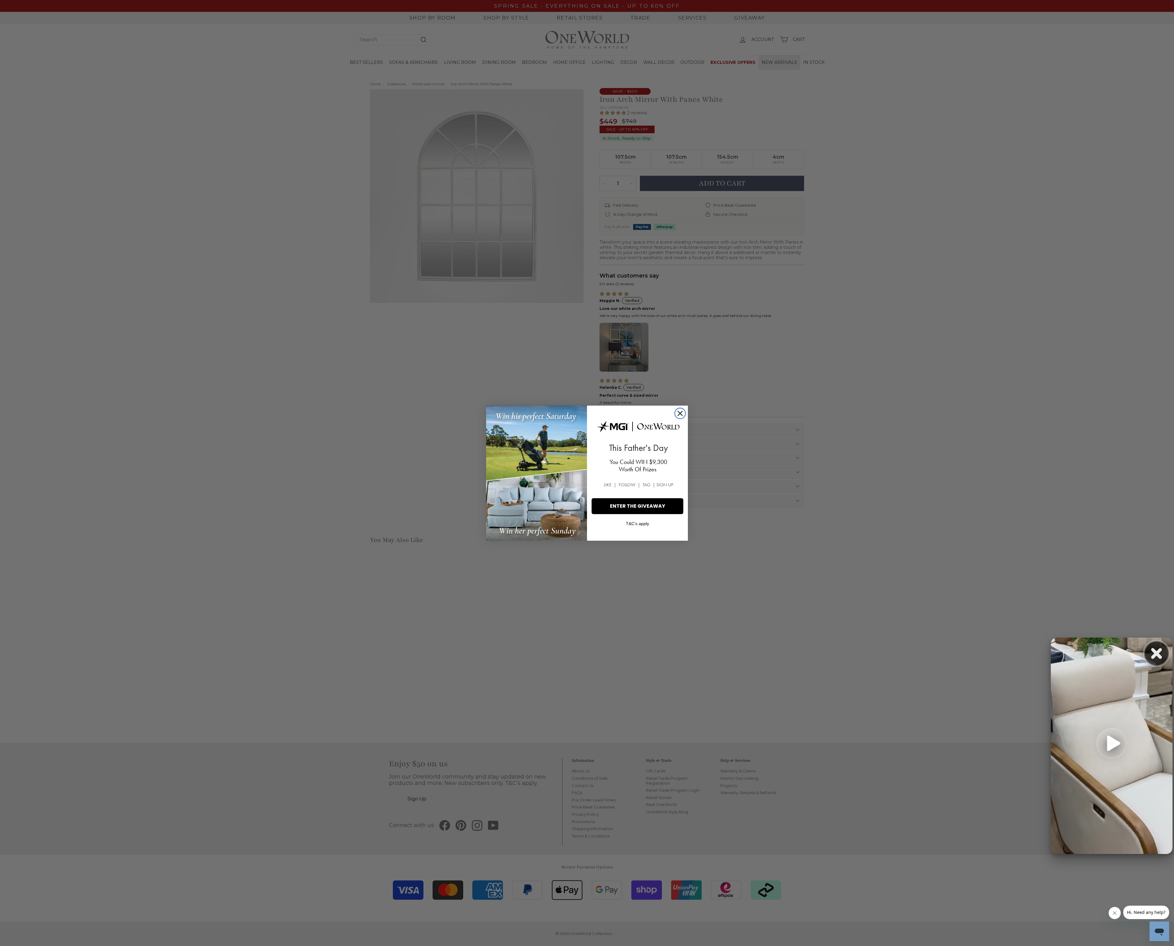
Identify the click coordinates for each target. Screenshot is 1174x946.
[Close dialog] (680, 413)
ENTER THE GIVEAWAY (637, 506)
